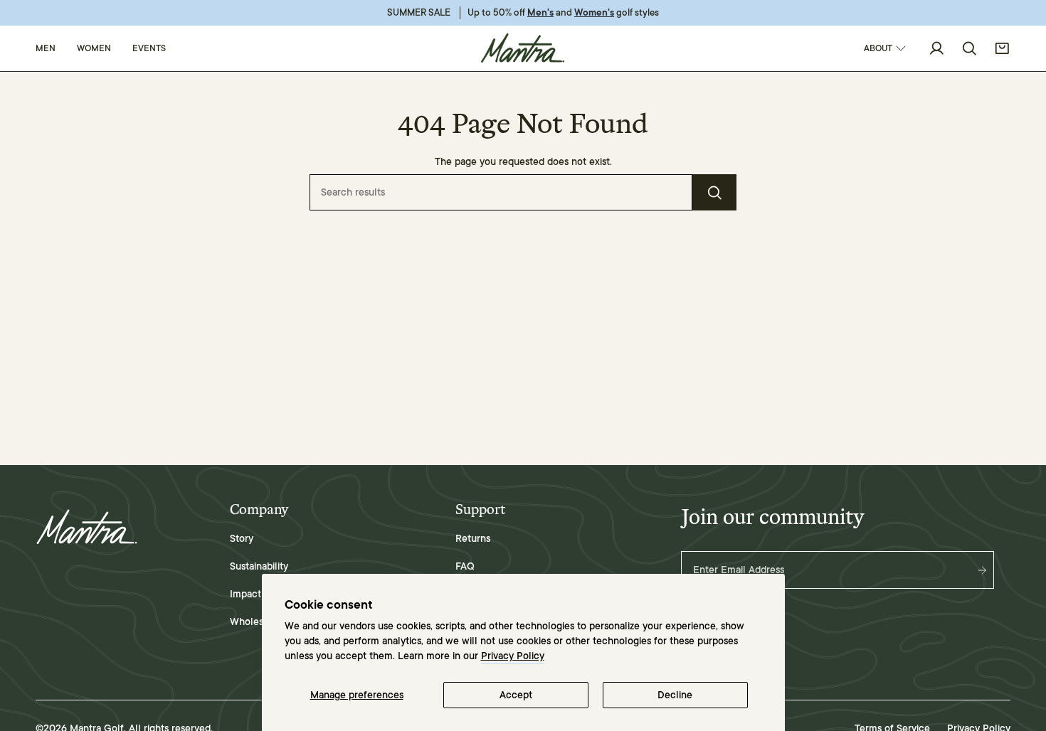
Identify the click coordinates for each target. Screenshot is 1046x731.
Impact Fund (258, 594)
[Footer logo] (87, 527)
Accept (516, 695)
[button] (45, 48)
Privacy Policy (512, 656)
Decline (674, 695)
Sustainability (259, 566)
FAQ (465, 566)
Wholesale (253, 622)
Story (241, 538)
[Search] (714, 192)
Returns (472, 538)
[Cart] (1002, 48)
